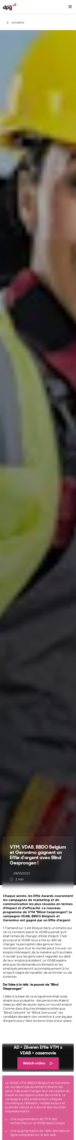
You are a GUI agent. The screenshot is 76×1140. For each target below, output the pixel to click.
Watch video (34, 1063)
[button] (38, 1058)
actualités (18, 22)
